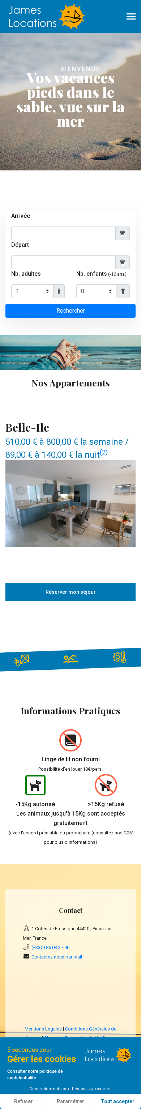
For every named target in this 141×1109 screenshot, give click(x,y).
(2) (104, 452)
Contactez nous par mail (56, 957)
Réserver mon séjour (71, 592)
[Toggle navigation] (131, 17)
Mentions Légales (43, 1029)
